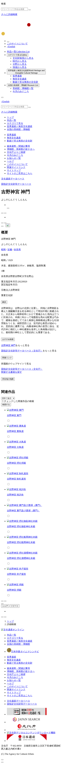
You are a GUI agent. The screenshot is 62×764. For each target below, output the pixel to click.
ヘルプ (10, 161)
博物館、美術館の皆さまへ (21, 149)
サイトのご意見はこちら (19, 173)
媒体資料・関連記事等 (18, 146)
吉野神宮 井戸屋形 (16, 574)
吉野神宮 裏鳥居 (15, 431)
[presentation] (3, 401)
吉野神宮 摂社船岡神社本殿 (21, 542)
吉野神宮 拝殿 (14, 590)
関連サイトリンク (16, 167)
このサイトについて (17, 43)
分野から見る (20, 64)
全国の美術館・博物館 (23, 85)
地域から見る (20, 67)
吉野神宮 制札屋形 (16, 479)
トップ (10, 117)
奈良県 (17, 249)
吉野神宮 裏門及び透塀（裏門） (23, 510)
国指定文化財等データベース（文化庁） (22, 350)
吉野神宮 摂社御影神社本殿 (21, 526)
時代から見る (20, 61)
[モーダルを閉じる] (2, 759)
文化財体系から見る (23, 58)
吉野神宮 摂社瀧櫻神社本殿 (21, 558)
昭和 (3, 249)
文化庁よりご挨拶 (16, 152)
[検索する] (29, 9)
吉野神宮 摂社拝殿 (16, 463)
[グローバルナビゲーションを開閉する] (2, 97)
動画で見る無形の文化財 (25, 82)
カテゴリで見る (17, 55)
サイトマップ (14, 170)
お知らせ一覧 (14, 158)
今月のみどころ (21, 91)
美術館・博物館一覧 (23, 88)
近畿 (9, 249)
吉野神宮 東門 (14, 415)
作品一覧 (18, 51)
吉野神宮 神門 (8, 345)
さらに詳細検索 (9, 14)
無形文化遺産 (20, 79)
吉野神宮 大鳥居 (15, 447)
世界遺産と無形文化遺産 (26, 71)
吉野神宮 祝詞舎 (15, 494)
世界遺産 (17, 76)
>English (11, 46)
